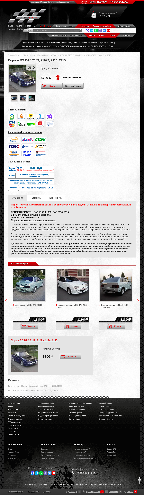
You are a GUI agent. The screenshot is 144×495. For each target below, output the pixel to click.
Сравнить (29, 67)
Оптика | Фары (74, 419)
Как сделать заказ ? (82, 449)
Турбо (10, 406)
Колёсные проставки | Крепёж (80, 403)
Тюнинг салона (105, 406)
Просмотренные (84, 491)
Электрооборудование (108, 413)
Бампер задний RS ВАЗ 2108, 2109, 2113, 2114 (115, 306)
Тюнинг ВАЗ (111, 452)
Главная (11, 55)
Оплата (64, 35)
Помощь (79, 444)
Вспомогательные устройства (111, 416)
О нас (10, 449)
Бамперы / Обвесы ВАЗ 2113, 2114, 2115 (45, 391)
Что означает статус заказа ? (86, 458)
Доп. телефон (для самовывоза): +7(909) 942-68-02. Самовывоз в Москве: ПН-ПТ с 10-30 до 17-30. (67, 46)
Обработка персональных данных (105, 484)
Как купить (84, 26)
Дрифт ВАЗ (111, 449)
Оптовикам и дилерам (50, 455)
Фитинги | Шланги (106, 419)
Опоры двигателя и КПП (48, 413)
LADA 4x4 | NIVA (14, 425)
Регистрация (61, 26)
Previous (6, 300)
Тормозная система (76, 406)
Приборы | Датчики (106, 410)
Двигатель (12, 413)
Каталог (19, 55)
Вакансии (12, 455)
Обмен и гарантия (48, 452)
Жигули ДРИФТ (14, 403)
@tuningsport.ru (86, 469)
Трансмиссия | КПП (45, 410)
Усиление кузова (75, 413)
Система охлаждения (16, 416)
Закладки (67, 491)
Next (138, 300)
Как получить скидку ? (82, 455)
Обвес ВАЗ (111, 455)
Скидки (102, 35)
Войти (70, 26)
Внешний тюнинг (105, 403)
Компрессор (13, 410)
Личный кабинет (124, 26)
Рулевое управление (76, 410)
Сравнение (106, 491)
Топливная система (46, 403)
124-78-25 (98, 2)
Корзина (124, 491)
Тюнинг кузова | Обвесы (33, 55)
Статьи (112, 35)
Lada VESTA (13, 429)
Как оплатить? (33, 492)
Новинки (91, 35)
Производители (75, 35)
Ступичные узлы (45, 419)
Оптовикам (126, 35)
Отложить (33, 67)
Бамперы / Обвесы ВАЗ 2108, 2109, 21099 (61, 55)
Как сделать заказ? (15, 492)
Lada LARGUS (13, 435)
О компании (15, 444)
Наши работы (13, 452)
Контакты (12, 458)
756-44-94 (118, 2)
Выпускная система (46, 406)
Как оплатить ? (80, 452)
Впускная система (15, 419)
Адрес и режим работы (102, 26)
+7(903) (85, 473)
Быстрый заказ (73, 86)
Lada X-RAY (12, 432)
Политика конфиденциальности (72, 484)
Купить (53, 86)
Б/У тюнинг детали (15, 422)
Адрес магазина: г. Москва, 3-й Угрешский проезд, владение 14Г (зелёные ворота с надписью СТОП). (68, 42)
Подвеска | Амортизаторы (48, 416)
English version (45, 26)
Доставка (55, 35)
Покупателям (49, 444)
